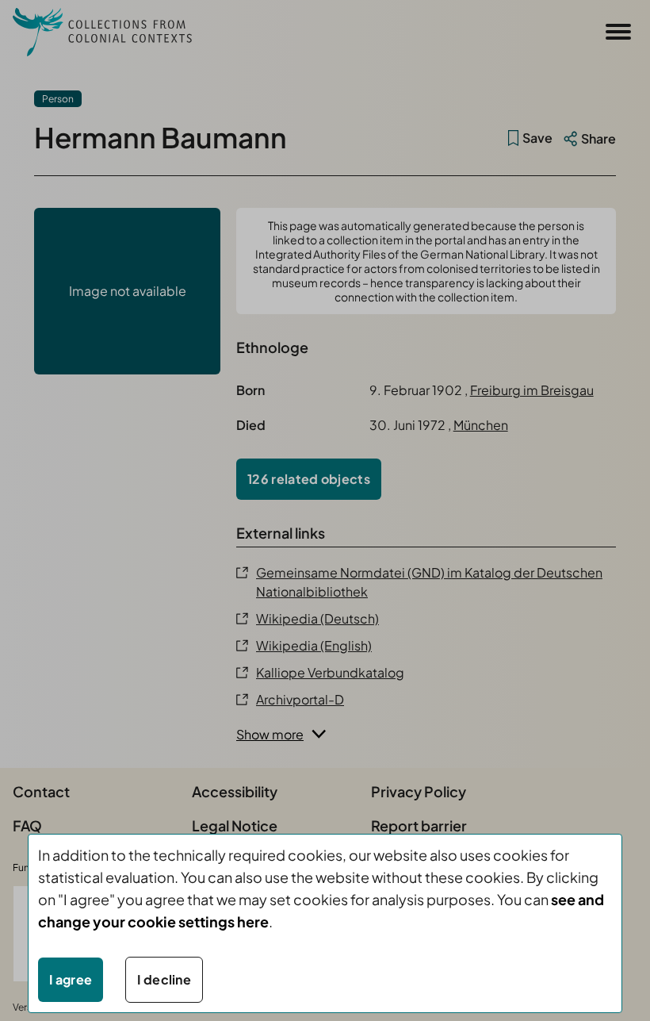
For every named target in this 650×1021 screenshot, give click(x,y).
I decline (164, 979)
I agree (70, 979)
